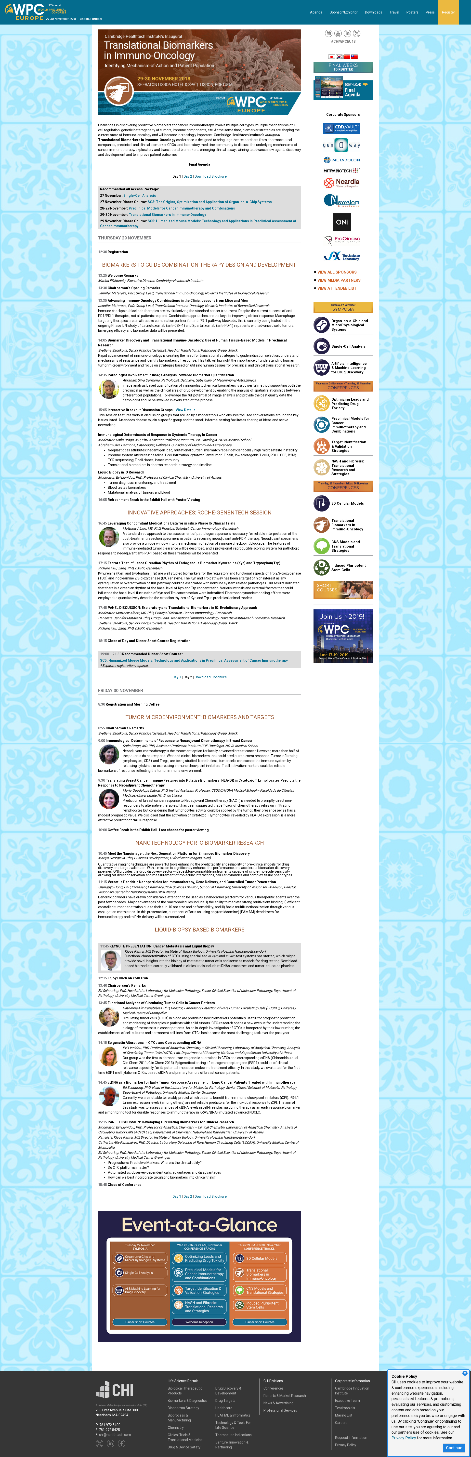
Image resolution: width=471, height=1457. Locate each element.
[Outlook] (329, 33)
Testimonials (345, 1408)
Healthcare (223, 1408)
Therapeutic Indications (233, 1435)
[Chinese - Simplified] (346, 56)
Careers (341, 1423)
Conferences (273, 1388)
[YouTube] (338, 33)
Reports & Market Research (284, 1396)
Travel (394, 12)
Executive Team (347, 1401)
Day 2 (187, 176)
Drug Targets (225, 1401)
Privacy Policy (404, 1438)
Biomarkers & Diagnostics (187, 1401)
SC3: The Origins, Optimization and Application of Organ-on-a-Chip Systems (210, 202)
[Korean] (339, 56)
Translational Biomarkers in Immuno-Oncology (167, 215)
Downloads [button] (373, 12)
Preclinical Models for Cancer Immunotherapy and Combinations (182, 208)
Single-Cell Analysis (139, 195)
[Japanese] (331, 56)
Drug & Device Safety (184, 1447)
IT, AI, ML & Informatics (232, 1415)
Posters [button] (412, 12)
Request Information (351, 1438)
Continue (454, 1447)
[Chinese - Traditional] (354, 56)
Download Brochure (211, 176)
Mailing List (343, 1415)
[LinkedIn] (347, 33)
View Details (186, 410)
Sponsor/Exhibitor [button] (344, 12)
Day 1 (176, 677)
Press (430, 12)
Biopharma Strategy (183, 1408)
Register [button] (448, 12)
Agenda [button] (316, 12)
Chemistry (176, 1428)
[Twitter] (357, 33)
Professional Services (280, 1410)
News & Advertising (278, 1403)
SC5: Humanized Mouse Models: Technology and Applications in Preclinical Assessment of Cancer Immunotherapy (194, 660)
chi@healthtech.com (115, 1435)
